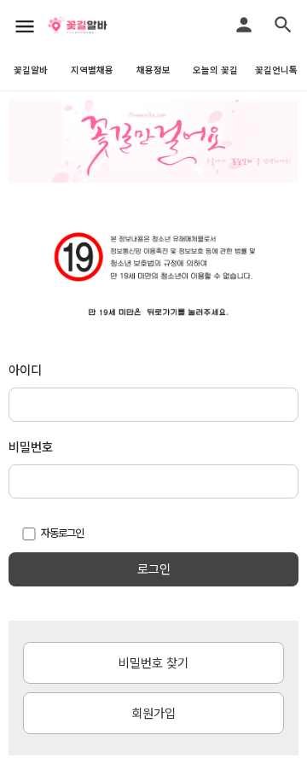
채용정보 (153, 70)
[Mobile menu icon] (25, 25)
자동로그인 (62, 533)
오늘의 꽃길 (215, 70)
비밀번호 (31, 447)
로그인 (154, 569)
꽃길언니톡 (276, 70)
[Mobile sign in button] (244, 25)
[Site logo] (97, 26)
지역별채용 (92, 70)
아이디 (25, 370)
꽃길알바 (31, 70)
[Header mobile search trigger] (283, 25)
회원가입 (153, 713)
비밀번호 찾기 (153, 663)
